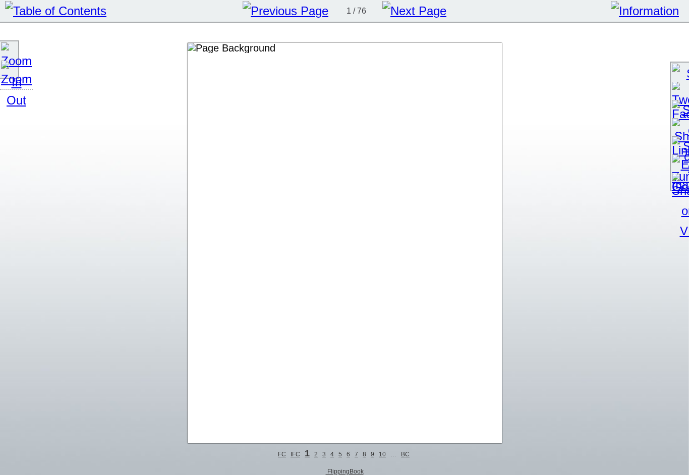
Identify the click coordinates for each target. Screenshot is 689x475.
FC (282, 454)
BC (405, 454)
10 (382, 454)
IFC (295, 454)
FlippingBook (345, 471)
